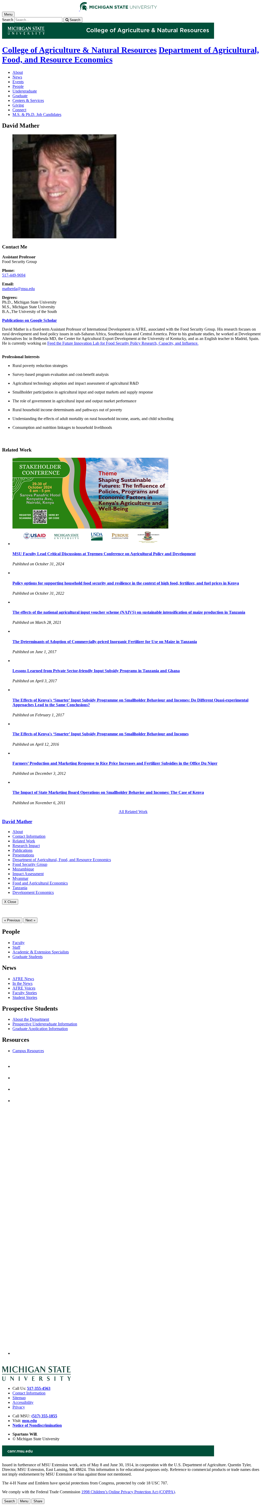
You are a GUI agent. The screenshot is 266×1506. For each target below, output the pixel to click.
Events (18, 82)
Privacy (18, 1407)
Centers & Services (28, 100)
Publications (22, 850)
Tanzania (19, 888)
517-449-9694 (13, 275)
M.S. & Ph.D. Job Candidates (36, 114)
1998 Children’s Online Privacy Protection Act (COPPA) (128, 1492)
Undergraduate (24, 91)
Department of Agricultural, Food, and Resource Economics (61, 859)
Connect (19, 110)
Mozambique (23, 869)
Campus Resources (28, 1051)
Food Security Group (29, 864)
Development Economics (33, 892)
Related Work (23, 841)
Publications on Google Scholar (29, 320)
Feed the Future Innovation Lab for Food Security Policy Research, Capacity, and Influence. (122, 343)
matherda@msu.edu (18, 288)
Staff (16, 947)
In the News (22, 983)
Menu (24, 1501)
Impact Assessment (28, 874)
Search (7, 19)
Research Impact (26, 845)
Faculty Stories (24, 993)
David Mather (17, 821)
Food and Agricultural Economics (40, 883)
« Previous (12, 920)
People (18, 86)
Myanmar (20, 878)
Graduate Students (27, 956)
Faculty (18, 942)
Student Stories (24, 997)
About (17, 72)
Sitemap (19, 1398)
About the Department (30, 1019)
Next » (30, 920)
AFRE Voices (23, 988)
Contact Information (28, 836)
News (17, 77)
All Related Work (133, 811)
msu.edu (29, 1420)
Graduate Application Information (40, 1028)
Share (38, 1501)
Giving (18, 105)
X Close (10, 902)
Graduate (20, 96)
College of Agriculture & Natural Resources (79, 50)
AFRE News (23, 979)
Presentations (23, 855)
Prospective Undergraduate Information (44, 1024)
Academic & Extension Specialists (40, 952)
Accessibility (23, 1402)
